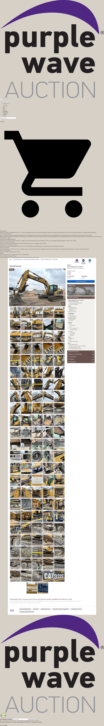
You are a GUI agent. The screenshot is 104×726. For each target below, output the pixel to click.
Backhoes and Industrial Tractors (38, 235)
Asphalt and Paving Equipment (12, 235)
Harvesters (32, 232)
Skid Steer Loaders (85, 236)
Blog (33, 721)
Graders (9, 236)
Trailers (1, 253)
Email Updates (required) (6, 719)
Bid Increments (72, 361)
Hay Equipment (38, 232)
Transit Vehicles (60, 246)
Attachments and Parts (24, 235)
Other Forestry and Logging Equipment (52, 240)
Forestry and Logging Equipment (8, 239)
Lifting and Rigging (40, 249)
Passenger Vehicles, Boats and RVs (8, 244)
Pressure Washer (62, 249)
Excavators (4, 236)
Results (5, 110)
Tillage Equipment (92, 232)
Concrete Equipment (72, 235)
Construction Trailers (10, 254)
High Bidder (84, 276)
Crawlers (82, 235)
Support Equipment (4, 247)
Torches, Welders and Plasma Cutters (80, 249)
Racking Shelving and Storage (30, 243)
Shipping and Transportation (75, 354)
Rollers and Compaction (60, 236)
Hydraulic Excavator (45, 609)
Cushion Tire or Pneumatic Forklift (8, 243)
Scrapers (79, 236)
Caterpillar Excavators (76, 609)
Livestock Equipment (57, 232)
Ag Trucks (2, 257)
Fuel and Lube (19, 249)
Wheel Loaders (7, 238)
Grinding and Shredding (37, 240)
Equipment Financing (73, 351)
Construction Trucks (9, 257)
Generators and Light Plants (29, 249)
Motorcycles (34, 246)
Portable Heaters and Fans (51, 249)
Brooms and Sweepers (61, 235)
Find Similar (71, 359)
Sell (4, 108)
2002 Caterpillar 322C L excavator (49, 259)
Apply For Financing (81, 281)
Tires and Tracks (16, 251)
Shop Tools (9, 251)
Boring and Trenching (51, 235)
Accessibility (28, 721)
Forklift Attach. (19, 243)
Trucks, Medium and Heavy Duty (7, 256)
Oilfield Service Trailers (20, 254)
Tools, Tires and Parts (5, 250)
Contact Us (5, 103)
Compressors (3, 249)
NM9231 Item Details (73, 297)
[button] (52, 225)
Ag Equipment (3, 231)
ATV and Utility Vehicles (9, 246)
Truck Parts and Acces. (30, 257)
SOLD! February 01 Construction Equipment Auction (26, 259)
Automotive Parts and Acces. (22, 246)
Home (10, 259)
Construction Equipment (6, 233)
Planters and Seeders (83, 232)
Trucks (37, 257)
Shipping (5, 114)
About (4, 115)
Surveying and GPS (94, 236)
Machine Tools (3, 251)
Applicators (14, 232)
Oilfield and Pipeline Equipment (37, 236)
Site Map (36, 721)
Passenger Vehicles (41, 246)
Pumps (67, 249)
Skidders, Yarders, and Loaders (68, 240)
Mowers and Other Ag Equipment (70, 232)
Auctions (5, 106)
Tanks (70, 249)
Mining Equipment (15, 236)
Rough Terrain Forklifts (71, 236)
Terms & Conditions (4, 721)
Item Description (72, 356)
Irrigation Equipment (47, 232)
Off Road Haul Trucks (25, 236)
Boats (30, 246)
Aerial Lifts (2, 235)
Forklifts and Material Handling (7, 242)
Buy (4, 107)
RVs (55, 246)
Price (70, 276)
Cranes (78, 235)
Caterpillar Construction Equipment (61, 609)
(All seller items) (80, 268)
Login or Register (8, 102)
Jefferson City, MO (71, 271)
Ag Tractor (9, 232)
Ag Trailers (2, 254)
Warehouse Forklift (41, 243)
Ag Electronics (3, 232)
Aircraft (2, 246)
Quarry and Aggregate (49, 236)
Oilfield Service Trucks (19, 257)
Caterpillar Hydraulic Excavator (27, 611)
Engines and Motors (11, 249)
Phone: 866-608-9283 (18, 722)
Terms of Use (13, 721)
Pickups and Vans (50, 246)
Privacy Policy (20, 721)
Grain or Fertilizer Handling (23, 232)
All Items (2, 121)
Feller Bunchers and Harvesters (7, 240)
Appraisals (5, 112)
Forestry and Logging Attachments (23, 240)
